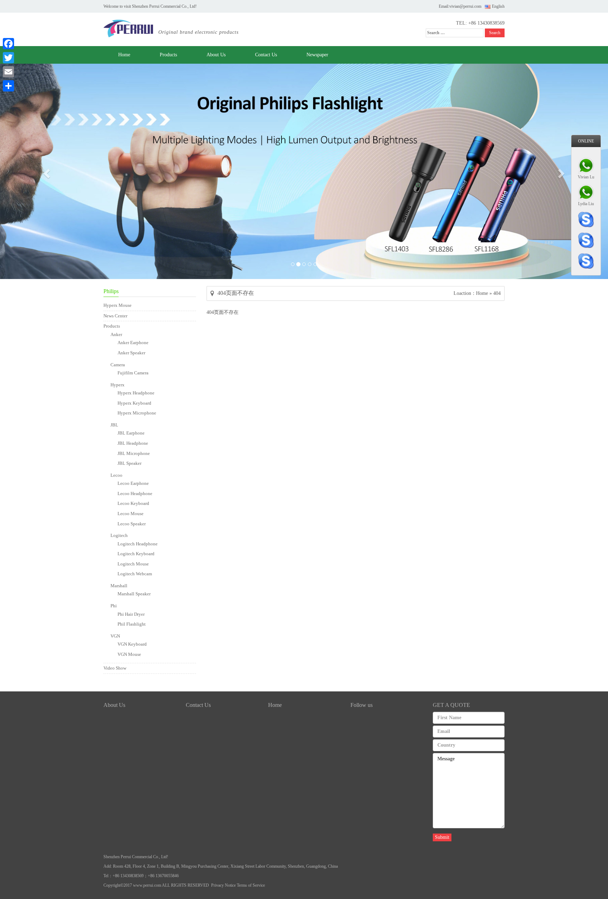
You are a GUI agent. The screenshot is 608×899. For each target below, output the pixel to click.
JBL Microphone (134, 453)
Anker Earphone (133, 342)
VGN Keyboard (132, 644)
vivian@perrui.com (465, 6)
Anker (116, 334)
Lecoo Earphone (133, 483)
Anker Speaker (131, 352)
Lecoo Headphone (135, 493)
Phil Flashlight (132, 624)
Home (124, 54)
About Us (216, 54)
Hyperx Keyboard (134, 403)
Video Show (114, 668)
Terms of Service (251, 885)
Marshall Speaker (134, 593)
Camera (117, 364)
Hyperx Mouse (117, 305)
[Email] (8, 72)
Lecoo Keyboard (133, 503)
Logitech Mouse (133, 563)
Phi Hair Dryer (131, 614)
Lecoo (116, 475)
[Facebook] (8, 44)
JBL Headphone (133, 443)
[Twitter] (8, 58)
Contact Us (266, 54)
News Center (115, 315)
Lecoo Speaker (132, 523)
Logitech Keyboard (136, 553)
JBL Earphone (131, 433)
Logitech (119, 535)
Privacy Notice (223, 885)
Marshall (118, 585)
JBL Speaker (129, 463)
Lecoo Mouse (131, 513)
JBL (114, 425)
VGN (115, 636)
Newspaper (317, 54)
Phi (113, 605)
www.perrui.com (147, 885)
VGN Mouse (129, 654)
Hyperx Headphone (136, 392)
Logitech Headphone (138, 543)
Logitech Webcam (135, 573)
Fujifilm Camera (133, 372)
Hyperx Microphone (137, 413)
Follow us (361, 705)
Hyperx (117, 384)
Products (168, 54)
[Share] (8, 86)
